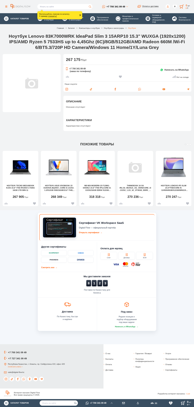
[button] (185, 144)
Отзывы (168, 364)
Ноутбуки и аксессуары (114, 28)
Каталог (71, 28)
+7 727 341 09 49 (17, 358)
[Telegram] (188, 89)
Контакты (109, 359)
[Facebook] (115, 89)
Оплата (108, 364)
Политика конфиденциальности (144, 360)
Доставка (109, 370)
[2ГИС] (29, 379)
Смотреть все (49, 267)
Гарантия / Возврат (143, 353)
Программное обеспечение (177, 359)
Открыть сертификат (90, 232)
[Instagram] (67, 89)
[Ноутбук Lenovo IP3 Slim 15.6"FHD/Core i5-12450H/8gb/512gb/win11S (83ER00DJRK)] (173, 167)
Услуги (168, 353)
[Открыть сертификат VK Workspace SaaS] (59, 227)
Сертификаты (171, 370)
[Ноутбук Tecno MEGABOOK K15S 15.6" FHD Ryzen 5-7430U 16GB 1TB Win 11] (20, 167)
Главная (60, 28)
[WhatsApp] (139, 89)
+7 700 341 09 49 (116, 6)
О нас (107, 353)
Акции (138, 367)
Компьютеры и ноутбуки (89, 28)
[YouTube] (164, 89)
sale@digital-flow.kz (16, 372)
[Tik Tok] (91, 89)
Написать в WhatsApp (126, 326)
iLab (188, 394)
